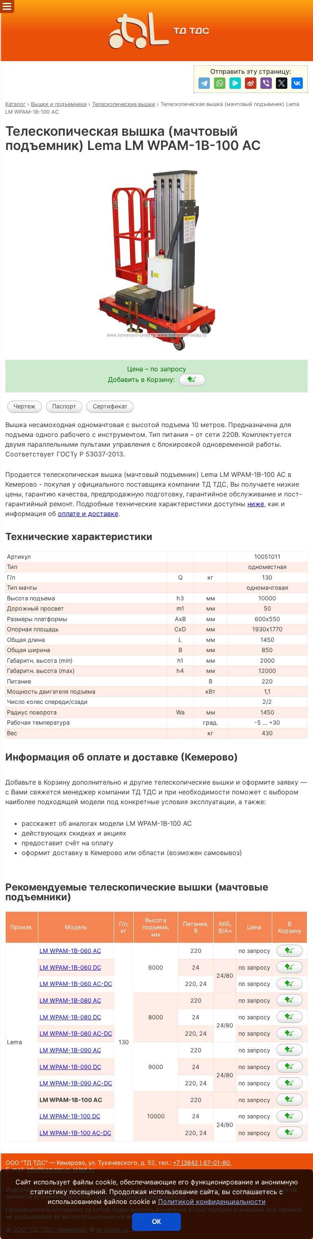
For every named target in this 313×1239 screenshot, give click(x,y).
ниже (255, 504)
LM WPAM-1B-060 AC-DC (76, 983)
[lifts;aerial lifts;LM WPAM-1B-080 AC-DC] (289, 1033)
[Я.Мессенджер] (235, 83)
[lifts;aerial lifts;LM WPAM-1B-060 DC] (289, 967)
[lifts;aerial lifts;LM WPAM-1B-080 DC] (289, 1017)
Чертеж (24, 406)
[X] (282, 83)
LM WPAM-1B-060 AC (70, 950)
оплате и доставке (88, 513)
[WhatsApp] (220, 83)
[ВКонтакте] (297, 83)
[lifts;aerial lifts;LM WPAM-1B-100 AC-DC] (289, 1133)
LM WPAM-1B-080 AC (70, 1000)
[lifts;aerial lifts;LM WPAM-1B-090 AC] (289, 1050)
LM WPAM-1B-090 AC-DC (76, 1083)
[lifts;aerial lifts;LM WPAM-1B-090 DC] (289, 1066)
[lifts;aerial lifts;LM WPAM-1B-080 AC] (289, 1000)
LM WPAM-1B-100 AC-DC (75, 1132)
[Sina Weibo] (251, 83)
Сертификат (110, 406)
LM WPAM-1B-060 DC (70, 967)
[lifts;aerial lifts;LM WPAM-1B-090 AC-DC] (289, 1083)
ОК (156, 1221)
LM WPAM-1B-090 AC (70, 1050)
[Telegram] (204, 83)
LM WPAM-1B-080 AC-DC (76, 1033)
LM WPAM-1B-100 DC (70, 1116)
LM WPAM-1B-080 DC (70, 1017)
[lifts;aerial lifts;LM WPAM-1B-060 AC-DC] (289, 984)
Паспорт (64, 406)
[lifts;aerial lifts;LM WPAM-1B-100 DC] (289, 1116)
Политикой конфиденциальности (212, 1201)
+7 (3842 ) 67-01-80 (201, 1162)
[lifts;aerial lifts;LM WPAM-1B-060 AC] (289, 951)
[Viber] (266, 83)
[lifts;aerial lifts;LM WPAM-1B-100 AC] (192, 380)
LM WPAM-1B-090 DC (70, 1066)
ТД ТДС (191, 30)
